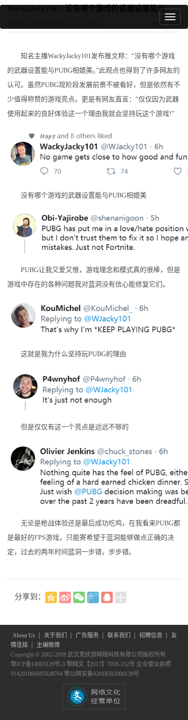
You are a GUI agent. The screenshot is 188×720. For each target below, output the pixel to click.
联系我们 (119, 635)
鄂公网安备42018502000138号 (101, 673)
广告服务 (88, 635)
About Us (25, 635)
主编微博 (48, 645)
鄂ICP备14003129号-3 (39, 664)
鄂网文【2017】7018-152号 (101, 664)
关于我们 (56, 635)
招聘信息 (151, 635)
